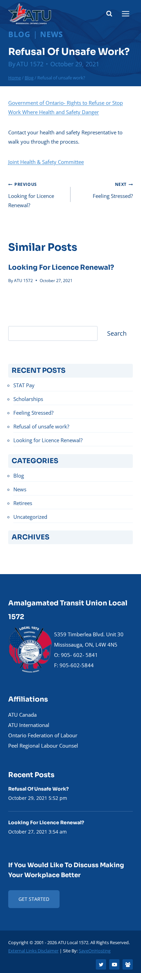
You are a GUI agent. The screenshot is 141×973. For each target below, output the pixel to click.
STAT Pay (24, 385)
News (51, 34)
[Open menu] (125, 13)
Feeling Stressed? (113, 190)
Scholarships (28, 398)
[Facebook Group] (128, 964)
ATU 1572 (29, 64)
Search (117, 333)
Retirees (22, 503)
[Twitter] (101, 964)
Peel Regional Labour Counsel (43, 745)
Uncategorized (30, 516)
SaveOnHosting (95, 951)
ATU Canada (22, 714)
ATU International (28, 725)
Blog (19, 34)
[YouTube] (114, 964)
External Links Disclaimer (33, 951)
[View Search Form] (109, 13)
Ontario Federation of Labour (42, 735)
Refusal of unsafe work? (41, 426)
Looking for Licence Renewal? (31, 195)
